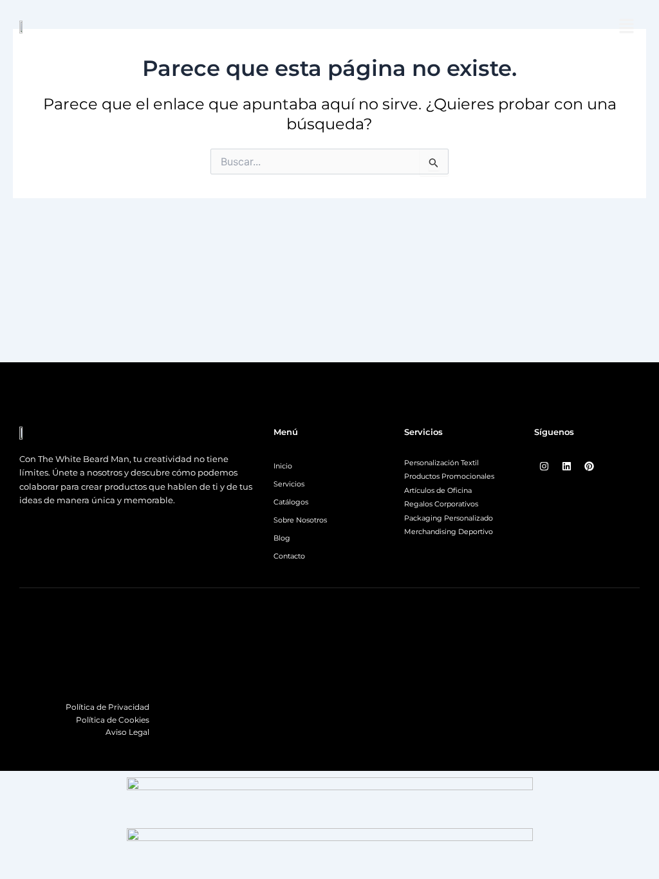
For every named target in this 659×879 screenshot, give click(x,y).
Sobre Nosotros (300, 519)
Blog (282, 537)
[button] (627, 27)
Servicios (289, 483)
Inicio (283, 465)
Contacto (289, 555)
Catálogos (291, 501)
